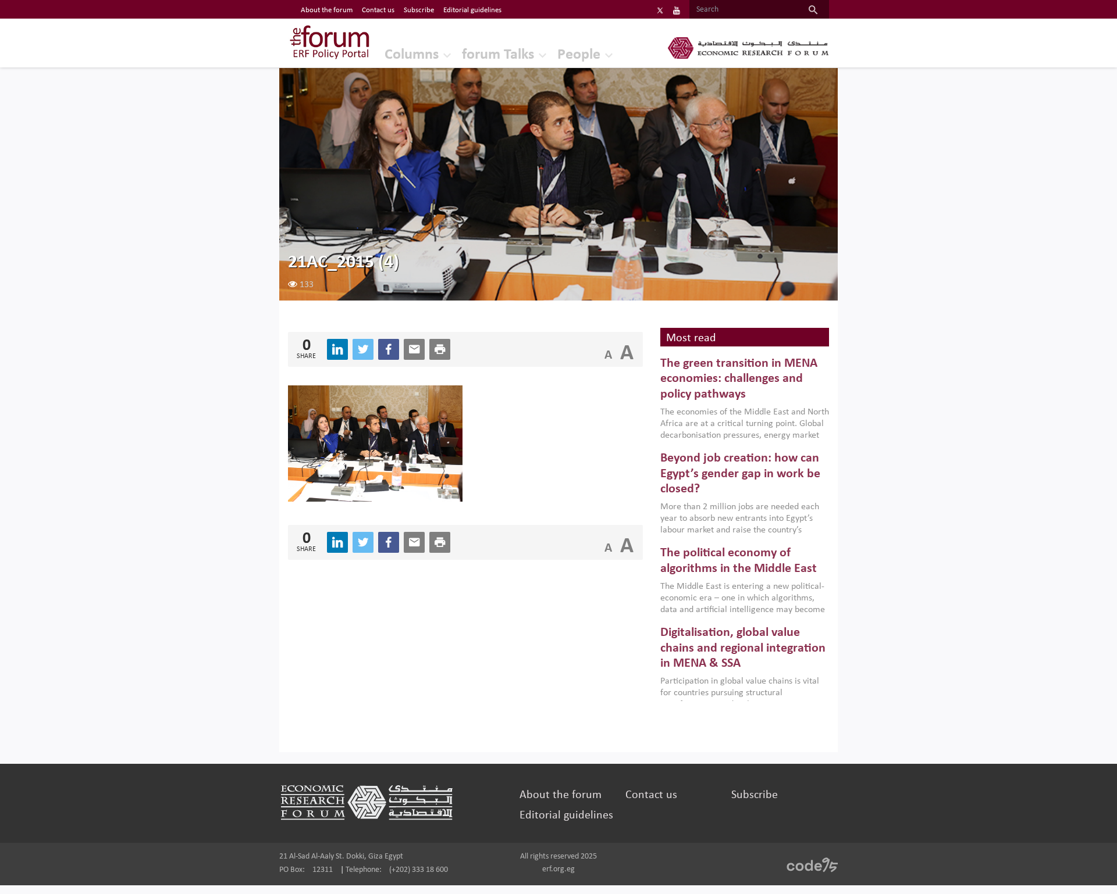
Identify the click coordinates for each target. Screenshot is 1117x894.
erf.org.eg (558, 869)
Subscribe (419, 10)
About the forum (327, 10)
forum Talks (498, 55)
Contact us (378, 10)
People (578, 55)
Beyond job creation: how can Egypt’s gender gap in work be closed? (740, 474)
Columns (412, 55)
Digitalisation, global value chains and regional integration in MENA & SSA (743, 648)
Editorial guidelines (472, 10)
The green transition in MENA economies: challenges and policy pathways (738, 379)
